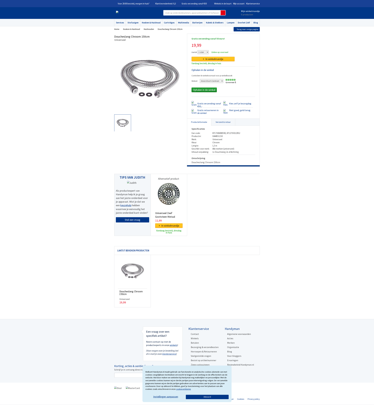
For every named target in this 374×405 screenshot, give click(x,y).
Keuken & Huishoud (151, 22)
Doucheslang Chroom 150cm (131, 293)
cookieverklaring (183, 389)
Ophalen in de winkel (204, 89)
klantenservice (169, 353)
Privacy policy (254, 399)
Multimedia (183, 22)
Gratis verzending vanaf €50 (194, 3)
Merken (231, 342)
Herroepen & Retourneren (204, 351)
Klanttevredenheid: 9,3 (165, 3)
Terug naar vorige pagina (247, 29)
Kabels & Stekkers (215, 22)
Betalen (195, 342)
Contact (195, 334)
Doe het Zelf (244, 22)
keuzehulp (125, 205)
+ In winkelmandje (213, 59)
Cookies (240, 399)
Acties (230, 338)
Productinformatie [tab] (199, 122)
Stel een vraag (132, 219)
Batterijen (197, 22)
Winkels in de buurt (223, 3)
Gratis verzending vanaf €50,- (209, 105)
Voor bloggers (234, 355)
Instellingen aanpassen (165, 396)
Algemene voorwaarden (239, 334)
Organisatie (233, 347)
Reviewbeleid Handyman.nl (240, 364)
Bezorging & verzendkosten (205, 347)
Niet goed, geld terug (239, 110)
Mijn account (239, 3)
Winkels (195, 338)
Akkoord (207, 396)
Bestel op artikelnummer (203, 360)
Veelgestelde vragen (201, 355)
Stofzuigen (133, 22)
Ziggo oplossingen (200, 364)
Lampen (230, 22)
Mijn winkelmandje (250, 11)
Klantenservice (253, 3)
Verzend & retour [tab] (223, 122)
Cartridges (169, 22)
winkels (173, 345)
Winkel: (195, 81)
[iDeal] (118, 387)
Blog (255, 22)
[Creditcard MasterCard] (133, 387)
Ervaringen (232, 360)
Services (120, 22)
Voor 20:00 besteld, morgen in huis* (133, 3)
